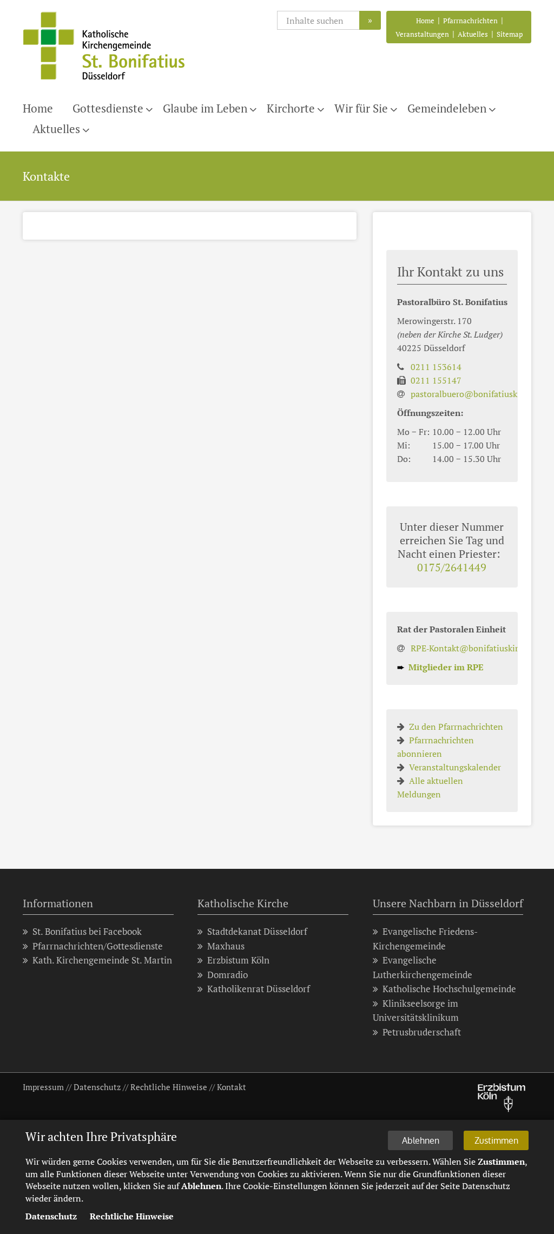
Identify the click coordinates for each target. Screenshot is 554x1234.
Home (425, 20)
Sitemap (510, 34)
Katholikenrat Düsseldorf (258, 988)
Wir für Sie (361, 108)
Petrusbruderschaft (421, 1032)
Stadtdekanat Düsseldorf (257, 931)
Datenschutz (97, 1086)
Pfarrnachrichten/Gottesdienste (97, 946)
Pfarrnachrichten (470, 20)
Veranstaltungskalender (455, 767)
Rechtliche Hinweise (168, 1086)
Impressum (43, 1086)
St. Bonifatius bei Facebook (87, 931)
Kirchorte (291, 108)
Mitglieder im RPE (440, 667)
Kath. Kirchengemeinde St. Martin (102, 960)
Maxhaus (226, 946)
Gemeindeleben (446, 108)
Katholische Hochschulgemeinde (449, 988)
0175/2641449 (451, 567)
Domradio (227, 974)
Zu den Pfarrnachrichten (456, 727)
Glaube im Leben (205, 108)
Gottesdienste (107, 108)
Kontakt (231, 1086)
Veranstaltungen (422, 34)
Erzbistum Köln (238, 960)
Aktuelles (473, 34)
